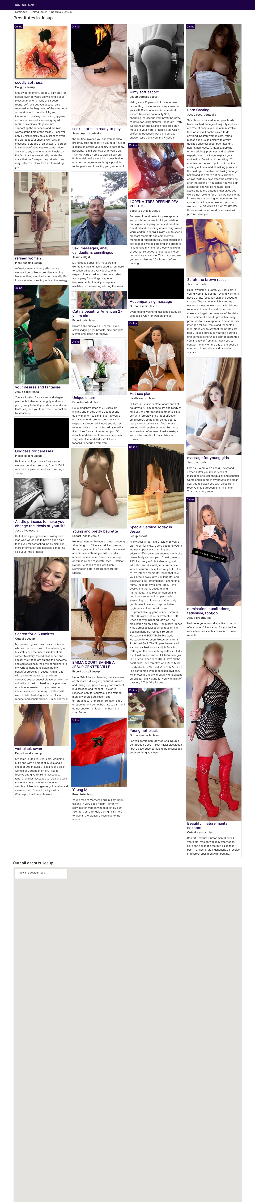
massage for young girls (208, 458)
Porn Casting (198, 110)
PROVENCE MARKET (26, 5)
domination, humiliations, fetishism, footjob (208, 611)
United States (39, 12)
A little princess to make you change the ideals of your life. (41, 523)
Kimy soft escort (144, 92)
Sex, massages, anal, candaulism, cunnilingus (92, 250)
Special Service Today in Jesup (151, 529)
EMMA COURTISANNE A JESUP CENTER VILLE (93, 664)
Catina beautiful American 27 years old (97, 313)
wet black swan (28, 748)
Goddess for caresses (34, 451)
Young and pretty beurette (95, 531)
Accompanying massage (151, 301)
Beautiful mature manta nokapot (207, 825)
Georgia (56, 12)
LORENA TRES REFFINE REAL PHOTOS (155, 204)
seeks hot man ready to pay (96, 129)
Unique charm (84, 397)
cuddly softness (29, 82)
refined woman (28, 258)
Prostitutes (20, 12)
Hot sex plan (140, 393)
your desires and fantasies (38, 387)
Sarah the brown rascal (207, 279)
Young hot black (144, 730)
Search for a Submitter (34, 634)
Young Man (82, 789)
